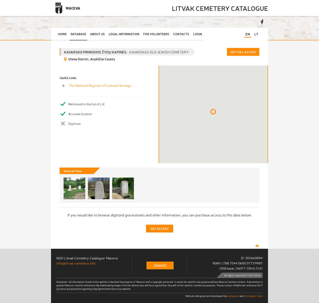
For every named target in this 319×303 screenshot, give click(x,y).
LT (256, 33)
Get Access (160, 229)
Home (62, 34)
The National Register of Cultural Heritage (100, 85)
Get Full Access (243, 52)
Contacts (181, 34)
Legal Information (124, 34)
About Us (97, 34)
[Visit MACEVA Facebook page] (262, 22)
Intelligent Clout (254, 296)
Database (78, 34)
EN (247, 33)
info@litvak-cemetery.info (75, 263)
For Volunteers (156, 34)
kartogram (233, 296)
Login (197, 34)
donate (160, 265)
